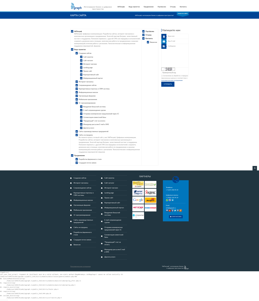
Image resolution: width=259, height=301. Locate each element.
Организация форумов (87, 96)
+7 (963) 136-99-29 (172, 197)
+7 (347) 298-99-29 (172, 190)
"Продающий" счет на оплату (94, 121)
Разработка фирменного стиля (90, 159)
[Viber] (170, 201)
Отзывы (173, 7)
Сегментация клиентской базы (94, 117)
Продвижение (149, 7)
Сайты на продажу (86, 135)
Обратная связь (177, 216)
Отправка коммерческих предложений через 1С (101, 114)
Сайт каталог (88, 60)
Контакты (183, 7)
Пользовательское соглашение (80, 266)
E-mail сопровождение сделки (94, 110)
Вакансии (153, 42)
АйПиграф (121, 7)
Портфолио (162, 7)
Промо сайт (87, 71)
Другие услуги (88, 128)
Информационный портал (93, 78)
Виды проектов (134, 7)
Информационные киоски (88, 92)
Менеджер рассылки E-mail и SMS (96, 124)
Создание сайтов (85, 53)
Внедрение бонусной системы (94, 107)
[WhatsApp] (167, 201)
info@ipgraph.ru (171, 208)
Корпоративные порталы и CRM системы (94, 89)
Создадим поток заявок (87, 163)
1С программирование (87, 103)
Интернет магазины (86, 82)
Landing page (88, 67)
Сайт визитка (88, 57)
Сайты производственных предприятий (93, 131)
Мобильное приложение (88, 99)
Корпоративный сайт (91, 75)
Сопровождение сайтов (87, 85)
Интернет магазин (90, 64)
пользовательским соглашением (172, 80)
